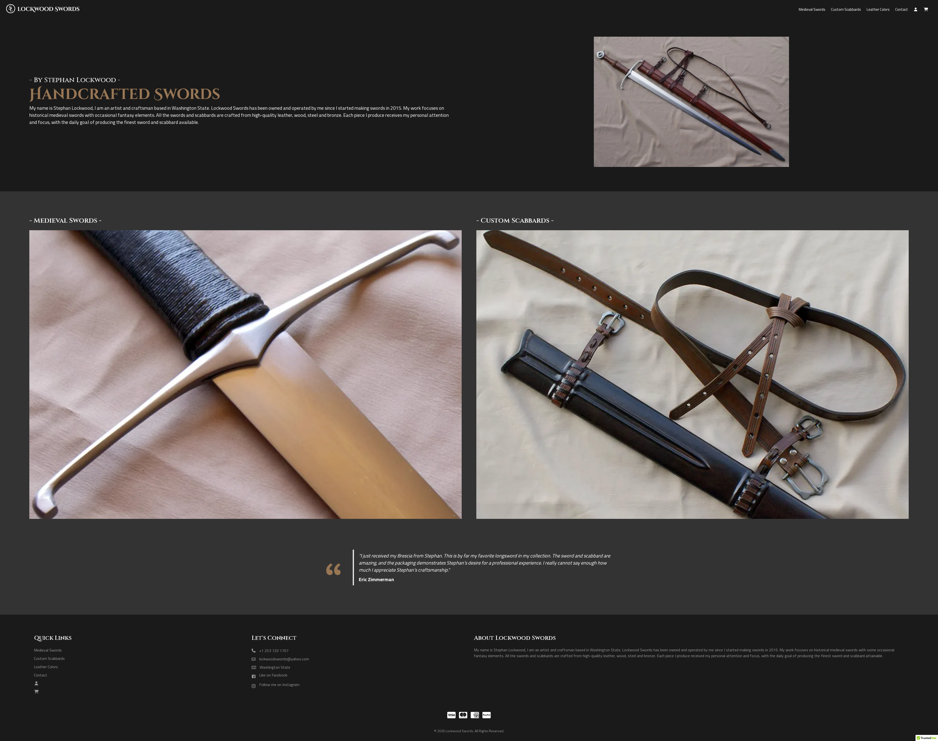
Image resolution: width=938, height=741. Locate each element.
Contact (40, 675)
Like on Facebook (273, 675)
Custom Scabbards (49, 658)
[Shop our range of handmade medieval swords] (245, 517)
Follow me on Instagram (279, 684)
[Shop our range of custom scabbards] (692, 517)
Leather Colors (46, 666)
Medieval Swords (48, 650)
